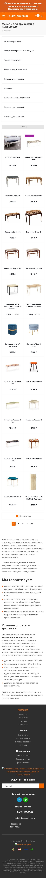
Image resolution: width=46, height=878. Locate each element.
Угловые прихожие (12, 60)
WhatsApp (25, 799)
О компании (23, 724)
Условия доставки (23, 741)
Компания (23, 709)
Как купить (23, 735)
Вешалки (8, 88)
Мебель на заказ (23, 755)
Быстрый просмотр (12, 154)
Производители (23, 762)
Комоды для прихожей (14, 79)
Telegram (19, 799)
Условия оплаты (23, 738)
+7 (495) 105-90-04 (17, 16)
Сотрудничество (23, 759)
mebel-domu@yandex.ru (25, 818)
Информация (23, 751)
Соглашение (23, 717)
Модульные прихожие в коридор (19, 50)
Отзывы (23, 721)
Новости (23, 714)
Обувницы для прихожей (15, 69)
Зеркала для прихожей (14, 107)
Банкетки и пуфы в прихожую (17, 97)
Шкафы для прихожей (14, 116)
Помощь (23, 730)
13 (32, 523)
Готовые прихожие (12, 41)
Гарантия (23, 745)
